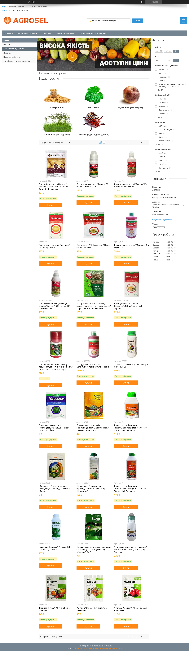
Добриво (47, 33)
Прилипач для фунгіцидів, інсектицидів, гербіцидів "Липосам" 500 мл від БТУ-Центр (130, 488)
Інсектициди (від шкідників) (93, 134)
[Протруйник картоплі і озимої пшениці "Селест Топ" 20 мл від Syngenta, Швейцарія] (56, 164)
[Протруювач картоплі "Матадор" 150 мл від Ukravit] (56, 225)
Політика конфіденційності (111, 648)
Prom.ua (108, 646)
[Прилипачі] (93, 94)
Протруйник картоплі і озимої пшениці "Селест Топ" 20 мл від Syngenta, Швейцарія (53, 186)
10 (141, 142)
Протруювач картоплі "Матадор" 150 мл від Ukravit (54, 246)
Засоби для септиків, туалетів (93, 33)
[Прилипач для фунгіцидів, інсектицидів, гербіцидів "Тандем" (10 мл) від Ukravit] (56, 405)
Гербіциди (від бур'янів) (57, 134)
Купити (50, 205)
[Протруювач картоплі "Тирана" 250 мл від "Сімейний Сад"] (131, 164)
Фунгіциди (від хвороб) (130, 107)
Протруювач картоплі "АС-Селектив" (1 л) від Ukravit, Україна (93, 365)
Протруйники (57, 107)
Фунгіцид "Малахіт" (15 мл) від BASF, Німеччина (131, 609)
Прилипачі (93, 107)
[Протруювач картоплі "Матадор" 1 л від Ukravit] (131, 225)
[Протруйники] (57, 94)
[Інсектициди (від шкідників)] (93, 121)
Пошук (137, 21)
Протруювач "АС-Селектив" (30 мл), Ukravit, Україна (93, 246)
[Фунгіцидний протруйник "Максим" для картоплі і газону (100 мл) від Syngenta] (131, 527)
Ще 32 (160, 144)
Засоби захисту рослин (27, 33)
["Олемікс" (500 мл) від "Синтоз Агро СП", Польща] (131, 344)
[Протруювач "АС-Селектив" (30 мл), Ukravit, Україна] (94, 225)
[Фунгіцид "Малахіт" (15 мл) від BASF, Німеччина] (131, 588)
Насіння (7, 33)
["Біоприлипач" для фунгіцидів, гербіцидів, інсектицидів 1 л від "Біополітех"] (94, 466)
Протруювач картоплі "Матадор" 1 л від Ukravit (131, 246)
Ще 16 (160, 117)
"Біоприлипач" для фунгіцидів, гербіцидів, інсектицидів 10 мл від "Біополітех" (54, 488)
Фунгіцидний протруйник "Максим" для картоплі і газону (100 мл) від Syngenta (130, 549)
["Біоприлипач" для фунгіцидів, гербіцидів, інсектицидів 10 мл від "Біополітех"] (56, 466)
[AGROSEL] (26, 20)
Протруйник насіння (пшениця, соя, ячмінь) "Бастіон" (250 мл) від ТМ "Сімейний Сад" (55, 306)
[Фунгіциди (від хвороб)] (130, 94)
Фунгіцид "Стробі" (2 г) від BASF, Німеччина (92, 609)
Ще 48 (160, 90)
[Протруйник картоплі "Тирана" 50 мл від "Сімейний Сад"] (94, 164)
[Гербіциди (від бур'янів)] (57, 121)
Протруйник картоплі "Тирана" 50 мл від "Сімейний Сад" (92, 185)
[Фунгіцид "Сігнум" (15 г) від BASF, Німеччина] (56, 588)
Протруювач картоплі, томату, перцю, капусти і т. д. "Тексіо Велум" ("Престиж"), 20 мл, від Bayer (94, 306)
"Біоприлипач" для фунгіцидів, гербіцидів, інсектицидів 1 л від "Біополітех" (91, 488)
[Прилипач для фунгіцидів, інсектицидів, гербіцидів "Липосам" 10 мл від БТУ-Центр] (94, 405)
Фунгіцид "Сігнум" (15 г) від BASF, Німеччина (54, 609)
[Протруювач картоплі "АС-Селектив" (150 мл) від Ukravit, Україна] (131, 283)
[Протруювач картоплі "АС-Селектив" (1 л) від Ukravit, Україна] (94, 344)
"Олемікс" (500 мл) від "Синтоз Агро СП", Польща (131, 365)
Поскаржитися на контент (87, 648)
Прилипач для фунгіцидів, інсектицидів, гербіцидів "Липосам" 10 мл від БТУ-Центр (93, 427)
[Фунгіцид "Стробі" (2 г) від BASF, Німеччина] (94, 588)
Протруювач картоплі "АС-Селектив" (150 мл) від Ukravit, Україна (128, 306)
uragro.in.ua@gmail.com (162, 220)
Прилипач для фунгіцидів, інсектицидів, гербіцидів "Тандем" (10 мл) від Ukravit (54, 427)
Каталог (46, 73)
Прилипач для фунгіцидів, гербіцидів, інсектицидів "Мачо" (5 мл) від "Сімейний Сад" (94, 549)
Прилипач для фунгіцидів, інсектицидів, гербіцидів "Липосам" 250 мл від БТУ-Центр (130, 427)
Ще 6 (160, 171)
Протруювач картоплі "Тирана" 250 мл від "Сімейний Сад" (130, 185)
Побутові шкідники (65, 33)
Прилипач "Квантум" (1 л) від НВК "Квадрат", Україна (54, 548)
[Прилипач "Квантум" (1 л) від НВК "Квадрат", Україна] (56, 527)
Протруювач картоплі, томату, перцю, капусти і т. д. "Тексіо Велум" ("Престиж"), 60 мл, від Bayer (56, 367)
